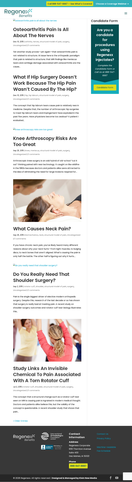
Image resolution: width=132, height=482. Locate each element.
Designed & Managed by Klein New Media (74, 478)
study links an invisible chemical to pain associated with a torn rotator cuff (47, 374)
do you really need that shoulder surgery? (41, 277)
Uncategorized (19, 45)
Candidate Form (105, 87)
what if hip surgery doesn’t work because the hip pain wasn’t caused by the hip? (45, 83)
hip (26, 95)
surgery (66, 41)
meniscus (35, 150)
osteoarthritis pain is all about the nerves (41, 32)
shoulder (40, 286)
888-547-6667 (78, 465)
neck (41, 235)
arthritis (28, 41)
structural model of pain (51, 41)
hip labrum (33, 95)
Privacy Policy (104, 438)
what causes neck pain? (42, 228)
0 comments (34, 45)
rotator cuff (29, 286)
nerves (36, 41)
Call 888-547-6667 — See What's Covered (70, 3)
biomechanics (31, 235)
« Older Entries (20, 420)
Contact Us (102, 433)
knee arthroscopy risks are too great (45, 141)
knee (27, 150)
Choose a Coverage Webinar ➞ (112, 4)
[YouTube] (116, 478)
